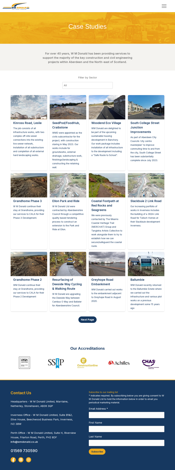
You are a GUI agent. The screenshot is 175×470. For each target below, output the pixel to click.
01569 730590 (24, 450)
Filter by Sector (87, 77)
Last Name (95, 436)
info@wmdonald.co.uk (24, 441)
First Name (95, 422)
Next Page (87, 319)
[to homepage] (16, 6)
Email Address (98, 408)
